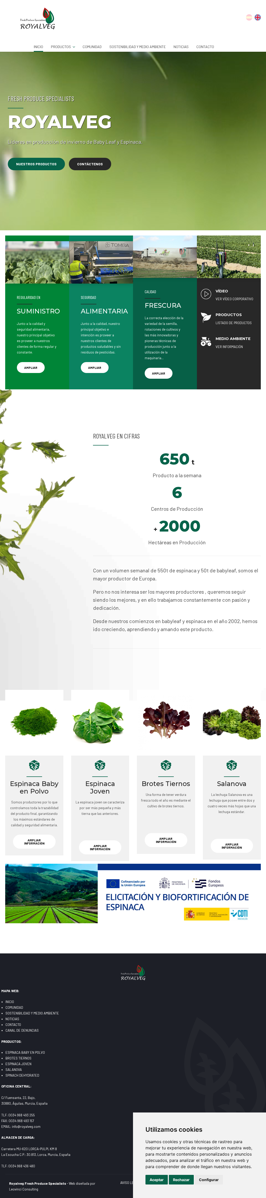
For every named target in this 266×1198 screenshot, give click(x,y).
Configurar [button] (209, 1179)
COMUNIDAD (92, 46)
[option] (133, 141)
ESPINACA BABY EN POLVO (25, 1052)
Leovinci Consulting (23, 1189)
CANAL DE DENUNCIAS (22, 1030)
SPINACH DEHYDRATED (22, 1075)
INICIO (38, 46)
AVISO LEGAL (130, 1183)
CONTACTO (205, 46)
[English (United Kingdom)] (258, 19)
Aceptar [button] (157, 1179)
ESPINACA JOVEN (18, 1064)
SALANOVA (13, 1070)
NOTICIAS (181, 46)
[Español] (249, 19)
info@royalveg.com (26, 1126)
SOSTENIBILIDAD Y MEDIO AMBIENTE (137, 46)
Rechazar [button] (181, 1179)
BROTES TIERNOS (18, 1058)
